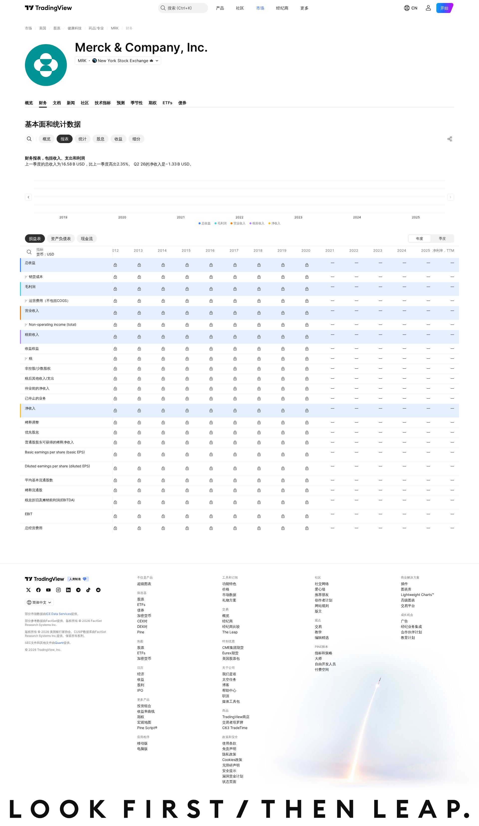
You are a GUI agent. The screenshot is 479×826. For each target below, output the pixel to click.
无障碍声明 (231, 765)
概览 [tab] (29, 102)
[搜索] (29, 252)
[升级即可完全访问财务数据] (115, 264)
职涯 (225, 696)
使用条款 (229, 743)
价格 (225, 589)
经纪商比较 (231, 626)
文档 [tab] (57, 102)
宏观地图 (144, 722)
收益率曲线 (146, 711)
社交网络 (322, 583)
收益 (140, 679)
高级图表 (408, 600)
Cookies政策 (232, 759)
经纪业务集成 (411, 626)
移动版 (142, 743)
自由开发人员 (325, 664)
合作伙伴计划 (411, 632)
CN (414, 7)
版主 (318, 611)
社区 (240, 7)
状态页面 (229, 781)
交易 (318, 626)
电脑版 (142, 748)
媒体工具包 (231, 701)
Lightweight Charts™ (417, 594)
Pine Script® (147, 728)
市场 (260, 7)
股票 (140, 599)
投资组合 (144, 706)
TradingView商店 (235, 717)
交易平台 (408, 605)
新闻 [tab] (71, 102)
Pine (140, 632)
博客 (225, 685)
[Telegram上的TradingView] (78, 589)
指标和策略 (323, 653)
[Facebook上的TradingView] (38, 589)
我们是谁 (229, 674)
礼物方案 (229, 600)
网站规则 (322, 605)
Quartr (59, 643)
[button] (228, 8)
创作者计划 (323, 600)
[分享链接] (450, 139)
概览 (225, 615)
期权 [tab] (153, 102)
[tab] (47, 139)
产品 (220, 7)
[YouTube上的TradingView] (48, 589)
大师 (318, 658)
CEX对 (142, 621)
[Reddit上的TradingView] (98, 589)
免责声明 (229, 748)
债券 (140, 610)
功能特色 (229, 583)
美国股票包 (231, 658)
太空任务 (229, 679)
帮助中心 (229, 690)
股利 (140, 685)
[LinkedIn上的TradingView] (68, 589)
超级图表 (144, 583)
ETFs (141, 604)
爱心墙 (320, 589)
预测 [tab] (121, 102)
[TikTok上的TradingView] (88, 589)
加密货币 (144, 615)
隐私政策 (229, 754)
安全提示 (229, 770)
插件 (404, 583)
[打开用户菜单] (428, 8)
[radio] (420, 238)
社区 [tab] (85, 102)
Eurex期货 (230, 653)
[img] (151, 60)
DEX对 (142, 626)
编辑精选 (322, 637)
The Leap (230, 632)
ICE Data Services (58, 614)
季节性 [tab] (137, 102)
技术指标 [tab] (103, 102)
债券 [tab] (182, 102)
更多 (304, 7)
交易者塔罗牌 (232, 722)
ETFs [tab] (167, 102)
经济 (140, 674)
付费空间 (322, 669)
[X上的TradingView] (28, 589)
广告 (404, 621)
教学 (318, 632)
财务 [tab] (43, 102)
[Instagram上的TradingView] (58, 589)
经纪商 (282, 7)
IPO (140, 690)
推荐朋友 (322, 594)
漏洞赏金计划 (232, 776)
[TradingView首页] (48, 7)
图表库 (406, 589)
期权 (140, 717)
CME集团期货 (233, 647)
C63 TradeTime (234, 728)
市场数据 (229, 594)
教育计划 (408, 637)
